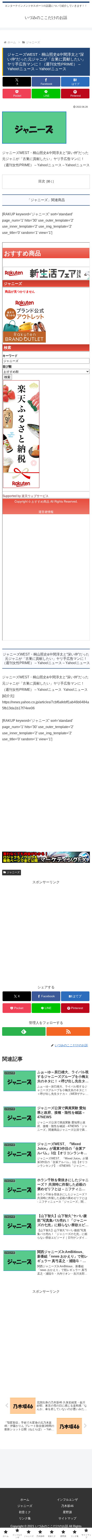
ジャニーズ (13, 872)
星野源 (67, 1512)
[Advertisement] (46, 799)
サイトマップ (67, 1518)
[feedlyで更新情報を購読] (24, 1031)
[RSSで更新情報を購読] (68, 1031)
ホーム (24, 1499)
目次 (41, 181)
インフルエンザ (67, 1499)
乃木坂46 (67, 1506)
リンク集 (25, 1518)
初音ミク (25, 1512)
